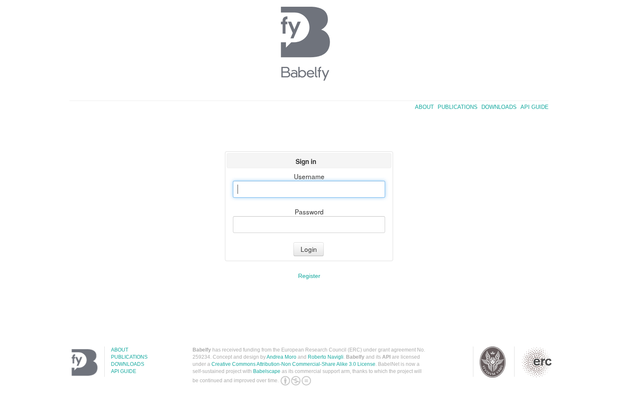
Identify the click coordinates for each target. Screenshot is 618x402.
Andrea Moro (281, 357)
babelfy (309, 46)
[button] (308, 249)
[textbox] (309, 189)
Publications (458, 107)
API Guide (534, 107)
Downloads (499, 107)
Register (309, 275)
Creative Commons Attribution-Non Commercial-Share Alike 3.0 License (293, 364)
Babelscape (266, 371)
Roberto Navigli (325, 357)
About (424, 107)
